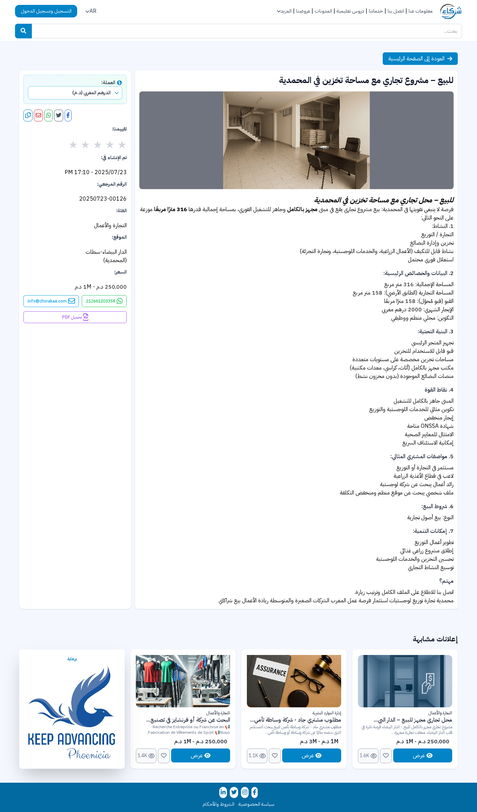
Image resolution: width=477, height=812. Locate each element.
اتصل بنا (396, 11)
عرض (419, 755)
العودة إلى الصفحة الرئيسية (416, 58)
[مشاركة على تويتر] (58, 115)
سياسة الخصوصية (256, 804)
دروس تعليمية (350, 11)
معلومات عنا (421, 11)
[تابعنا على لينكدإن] (223, 792)
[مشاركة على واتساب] (48, 115)
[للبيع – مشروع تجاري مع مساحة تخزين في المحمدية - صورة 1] (296, 140)
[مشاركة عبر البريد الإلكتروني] (38, 115)
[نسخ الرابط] (27, 115)
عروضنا (303, 11)
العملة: (108, 82)
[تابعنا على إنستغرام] (245, 792)
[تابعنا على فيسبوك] (254, 792)
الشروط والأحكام (218, 804)
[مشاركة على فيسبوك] (68, 115)
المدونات (323, 11)
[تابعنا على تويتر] (234, 792)
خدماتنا (376, 11)
